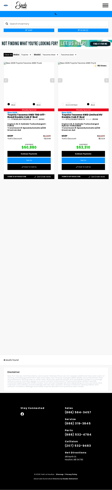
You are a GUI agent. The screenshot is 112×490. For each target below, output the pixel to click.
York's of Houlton (16, 176)
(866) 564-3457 (78, 412)
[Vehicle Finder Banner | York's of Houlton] (56, 43)
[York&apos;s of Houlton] (23, 5)
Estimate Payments (29, 154)
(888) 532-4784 (78, 434)
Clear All (8, 54)
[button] (52, 80)
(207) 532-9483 (78, 445)
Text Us (29, 160)
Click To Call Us (29, 167)
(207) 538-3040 (44, 177)
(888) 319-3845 (78, 423)
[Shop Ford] (6, 5)
